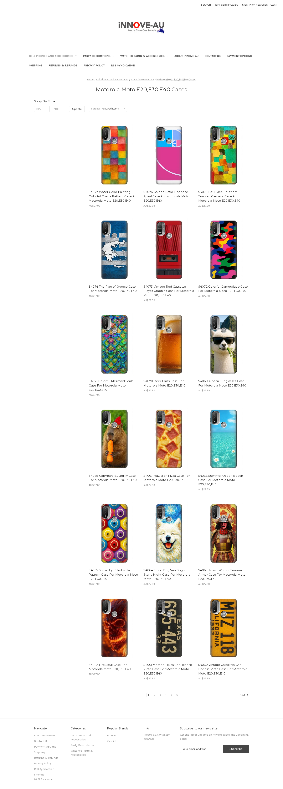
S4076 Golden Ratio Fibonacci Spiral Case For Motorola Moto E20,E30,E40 (166, 196)
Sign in (246, 4)
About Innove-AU (186, 56)
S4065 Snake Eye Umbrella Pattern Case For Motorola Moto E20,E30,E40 (113, 574)
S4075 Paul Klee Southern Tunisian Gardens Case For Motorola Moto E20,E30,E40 (219, 196)
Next (242, 695)
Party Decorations (97, 56)
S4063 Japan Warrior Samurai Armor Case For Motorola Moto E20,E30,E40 (222, 574)
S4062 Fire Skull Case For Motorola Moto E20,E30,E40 (110, 667)
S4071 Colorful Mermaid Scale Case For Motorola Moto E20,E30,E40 (111, 385)
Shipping (35, 65)
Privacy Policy (94, 65)
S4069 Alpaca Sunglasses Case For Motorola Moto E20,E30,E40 (222, 383)
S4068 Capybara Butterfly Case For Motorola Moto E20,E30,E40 (113, 478)
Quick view (111, 147)
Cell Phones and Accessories (51, 56)
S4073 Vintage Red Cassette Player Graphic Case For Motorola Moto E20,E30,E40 (168, 291)
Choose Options (114, 161)
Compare (112, 154)
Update (77, 108)
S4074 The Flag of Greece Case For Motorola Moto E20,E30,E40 (113, 289)
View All (111, 741)
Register (262, 4)
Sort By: (95, 108)
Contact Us (213, 56)
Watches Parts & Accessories (142, 56)
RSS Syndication (123, 65)
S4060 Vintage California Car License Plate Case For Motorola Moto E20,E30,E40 (222, 669)
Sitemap (39, 774)
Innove (111, 735)
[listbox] (114, 109)
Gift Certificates (226, 4)
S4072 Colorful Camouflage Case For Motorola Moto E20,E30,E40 (223, 289)
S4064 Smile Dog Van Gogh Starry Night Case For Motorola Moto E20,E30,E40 (166, 574)
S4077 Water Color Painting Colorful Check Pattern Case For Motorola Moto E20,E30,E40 (113, 196)
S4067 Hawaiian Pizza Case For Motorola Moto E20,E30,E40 (166, 478)
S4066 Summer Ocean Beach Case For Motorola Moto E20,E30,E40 (220, 480)
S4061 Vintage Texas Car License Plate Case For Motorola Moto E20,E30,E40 (167, 669)
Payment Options (239, 56)
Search (206, 4)
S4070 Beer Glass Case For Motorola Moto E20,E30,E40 (164, 383)
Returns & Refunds (63, 65)
